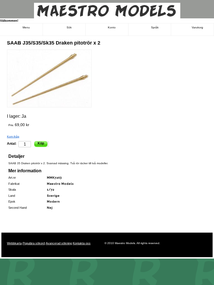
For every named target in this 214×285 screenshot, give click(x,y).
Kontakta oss (82, 243)
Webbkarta (14, 243)
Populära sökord (34, 243)
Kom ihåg (13, 136)
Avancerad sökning (59, 243)
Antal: (11, 144)
